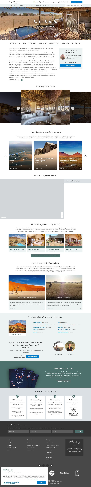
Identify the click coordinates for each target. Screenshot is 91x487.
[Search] (81, 5)
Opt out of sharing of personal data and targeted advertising (11, 483)
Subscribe (79, 431)
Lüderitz (35, 332)
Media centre (49, 459)
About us (45, 5)
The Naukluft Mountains (39, 327)
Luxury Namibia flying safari (19, 159)
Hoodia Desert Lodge (53, 249)
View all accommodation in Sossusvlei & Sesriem (45, 256)
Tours (24, 43)
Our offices (10, 442)
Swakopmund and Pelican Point (66, 325)
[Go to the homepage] (14, 2)
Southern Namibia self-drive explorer (44, 159)
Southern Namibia (37, 322)
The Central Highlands (64, 329)
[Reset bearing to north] (62, 217)
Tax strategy (49, 457)
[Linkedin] (51, 465)
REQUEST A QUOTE (76, 2)
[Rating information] (22, 80)
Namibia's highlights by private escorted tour (69, 159)
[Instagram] (43, 465)
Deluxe (18, 80)
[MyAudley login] (43, 2)
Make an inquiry (70, 65)
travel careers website (74, 452)
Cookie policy (49, 452)
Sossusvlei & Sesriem (15, 334)
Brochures (54, 5)
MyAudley (10, 445)
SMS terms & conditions (51, 447)
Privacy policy (49, 450)
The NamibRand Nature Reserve (41, 325)
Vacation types (22, 5)
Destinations (12, 5)
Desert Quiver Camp (33, 249)
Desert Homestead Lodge (17, 249)
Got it (41, 482)
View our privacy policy (33, 479)
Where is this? (85, 36)
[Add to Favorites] (87, 11)
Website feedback (12, 447)
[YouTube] (47, 465)
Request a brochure (63, 381)
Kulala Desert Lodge (71, 249)
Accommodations (54, 43)
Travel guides (32, 43)
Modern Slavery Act (50, 455)
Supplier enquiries (31, 447)
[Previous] (5, 155)
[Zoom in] (62, 213)
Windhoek (60, 327)
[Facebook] (39, 465)
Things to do (65, 43)
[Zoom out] (62, 215)
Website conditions (50, 442)
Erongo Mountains (63, 332)
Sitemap (9, 450)
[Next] (85, 155)
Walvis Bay (35, 329)
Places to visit (43, 43)
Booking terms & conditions (52, 445)
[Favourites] (40, 2)
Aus (59, 322)
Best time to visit (76, 43)
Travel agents (30, 450)
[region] (32, 199)
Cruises (31, 5)
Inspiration (38, 5)
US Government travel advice (33, 445)
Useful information (31, 442)
